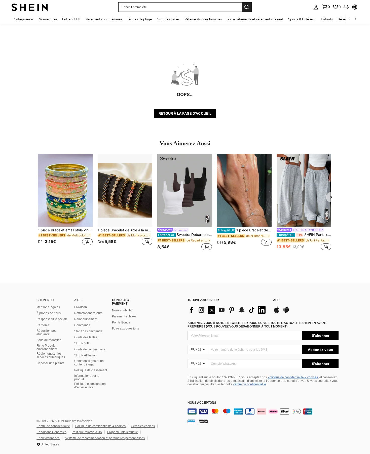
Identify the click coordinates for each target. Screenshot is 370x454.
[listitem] (65, 202)
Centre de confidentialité (53, 426)
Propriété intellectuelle (122, 432)
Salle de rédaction (48, 340)
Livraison (80, 307)
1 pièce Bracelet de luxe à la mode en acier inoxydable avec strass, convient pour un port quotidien (125, 230)
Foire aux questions (125, 328)
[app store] (276, 312)
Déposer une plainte (50, 363)
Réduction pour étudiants (47, 332)
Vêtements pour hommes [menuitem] (203, 19)
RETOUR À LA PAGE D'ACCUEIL (185, 113)
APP (276, 300)
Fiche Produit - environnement (46, 347)
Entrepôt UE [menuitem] (71, 19)
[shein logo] (29, 7)
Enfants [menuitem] (327, 19)
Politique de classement (90, 370)
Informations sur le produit (86, 377)
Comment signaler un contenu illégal (89, 362)
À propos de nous (48, 313)
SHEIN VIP (81, 343)
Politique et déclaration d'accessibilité (90, 385)
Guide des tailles (85, 337)
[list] (228, 310)
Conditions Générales (51, 432)
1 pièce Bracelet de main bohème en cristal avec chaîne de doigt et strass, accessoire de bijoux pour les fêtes (245, 230)
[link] (325, 7)
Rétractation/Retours (88, 313)
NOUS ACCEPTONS (202, 402)
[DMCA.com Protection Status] (203, 421)
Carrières (42, 325)
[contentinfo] (263, 411)
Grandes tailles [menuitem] (168, 19)
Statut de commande (88, 331)
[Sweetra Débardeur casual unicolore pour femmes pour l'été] (184, 190)
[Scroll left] (349, 19)
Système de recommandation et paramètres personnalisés (105, 438)
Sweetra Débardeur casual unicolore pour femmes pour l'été (185, 235)
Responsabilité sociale (52, 319)
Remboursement (85, 319)
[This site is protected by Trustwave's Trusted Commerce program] (191, 421)
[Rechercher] (247, 7)
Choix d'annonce (48, 438)
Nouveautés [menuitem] (48, 19)
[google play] (286, 312)
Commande (82, 325)
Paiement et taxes (124, 316)
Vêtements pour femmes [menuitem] (104, 19)
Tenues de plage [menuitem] (139, 19)
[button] (346, 7)
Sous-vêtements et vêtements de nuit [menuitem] (255, 19)
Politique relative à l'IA (87, 432)
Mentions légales (48, 307)
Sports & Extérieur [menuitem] (302, 19)
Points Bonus (121, 322)
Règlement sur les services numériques (50, 355)
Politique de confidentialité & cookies (293, 377)
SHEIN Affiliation (85, 355)
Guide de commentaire (89, 349)
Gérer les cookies (143, 426)
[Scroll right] (355, 19)
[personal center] (316, 7)
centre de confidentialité (249, 384)
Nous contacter (122, 310)
